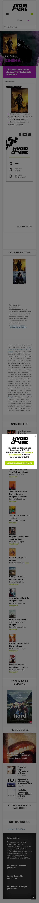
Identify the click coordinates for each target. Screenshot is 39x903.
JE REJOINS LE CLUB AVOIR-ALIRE (19, 463)
